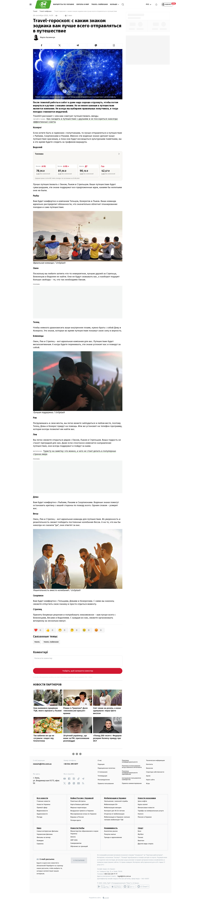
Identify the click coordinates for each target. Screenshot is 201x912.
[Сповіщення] (156, 4)
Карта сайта (150, 779)
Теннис (140, 837)
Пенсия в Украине (145, 817)
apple (116, 886)
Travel (35, 11)
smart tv (129, 886)
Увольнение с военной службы (116, 801)
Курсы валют (143, 804)
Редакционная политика (106, 768)
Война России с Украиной (81, 798)
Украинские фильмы (45, 834)
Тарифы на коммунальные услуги (151, 811)
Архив (148, 776)
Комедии (40, 841)
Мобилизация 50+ (111, 804)
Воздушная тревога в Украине (82, 811)
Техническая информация (155, 760)
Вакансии (149, 768)
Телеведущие (102, 776)
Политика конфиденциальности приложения (129, 772)
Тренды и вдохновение (113, 837)
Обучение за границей (79, 846)
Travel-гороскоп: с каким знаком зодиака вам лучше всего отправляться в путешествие (85, 11)
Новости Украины (43, 804)
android (103, 886)
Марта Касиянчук (47, 37)
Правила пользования (106, 783)
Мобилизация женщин (112, 808)
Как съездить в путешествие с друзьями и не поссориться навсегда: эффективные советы (75, 120)
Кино (39, 828)
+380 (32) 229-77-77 (110, 874)
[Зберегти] (114, 45)
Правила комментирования (132, 783)
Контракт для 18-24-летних (114, 811)
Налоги (140, 814)
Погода (39, 817)
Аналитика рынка (111, 831)
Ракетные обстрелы (78, 801)
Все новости (42, 798)
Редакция (101, 764)
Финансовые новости (146, 808)
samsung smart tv (143, 886)
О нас (100, 760)
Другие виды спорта (145, 844)
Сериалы (40, 844)
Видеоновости (42, 811)
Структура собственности (155, 772)
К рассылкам (79, 860)
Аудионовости (42, 814)
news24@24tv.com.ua (42, 764)
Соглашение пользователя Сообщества (131, 778)
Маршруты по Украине (63, 4)
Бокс (139, 831)
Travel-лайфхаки (99, 4)
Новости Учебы (77, 828)
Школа (73, 837)
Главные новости (43, 801)
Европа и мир (82, 4)
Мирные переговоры (78, 808)
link (64, 779)
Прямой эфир (42, 808)
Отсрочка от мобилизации (114, 814)
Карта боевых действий (79, 804)
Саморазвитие (76, 843)
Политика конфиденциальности (129, 761)
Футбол (141, 834)
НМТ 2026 (74, 840)
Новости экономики (147, 798)
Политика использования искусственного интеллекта (132, 766)
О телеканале (102, 772)
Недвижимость (111, 828)
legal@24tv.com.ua (124, 876)
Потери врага (75, 820)
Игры (148, 783)
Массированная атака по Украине (83, 814)
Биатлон (141, 841)
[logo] (43, 4)
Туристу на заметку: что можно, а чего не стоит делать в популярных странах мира (74, 452)
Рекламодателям (104, 779)
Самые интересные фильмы (47, 831)
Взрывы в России (77, 817)
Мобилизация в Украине (115, 798)
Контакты (149, 764)
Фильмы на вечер (43, 837)
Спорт (140, 828)
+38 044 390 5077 (71, 764)
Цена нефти (142, 801)
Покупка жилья (110, 834)
